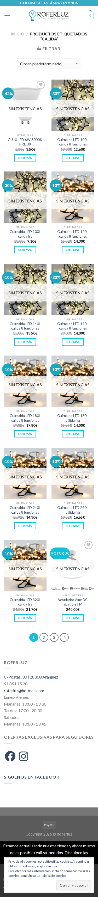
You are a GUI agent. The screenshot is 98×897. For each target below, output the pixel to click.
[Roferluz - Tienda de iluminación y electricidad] (49, 15)
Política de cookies (53, 876)
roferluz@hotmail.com (24, 690)
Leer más (25, 157)
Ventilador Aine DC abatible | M (73, 602)
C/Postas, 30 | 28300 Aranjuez (31, 676)
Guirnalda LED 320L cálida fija (25, 602)
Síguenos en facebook (32, 776)
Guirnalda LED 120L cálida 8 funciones (72, 234)
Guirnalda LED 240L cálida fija (72, 509)
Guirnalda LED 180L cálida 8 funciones (25, 418)
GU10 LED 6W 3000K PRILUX (25, 142)
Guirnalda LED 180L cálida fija (72, 418)
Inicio (17, 33)
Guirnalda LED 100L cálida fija (25, 234)
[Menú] (7, 15)
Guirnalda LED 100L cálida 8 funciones (72, 142)
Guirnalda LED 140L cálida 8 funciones (25, 326)
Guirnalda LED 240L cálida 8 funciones (25, 509)
